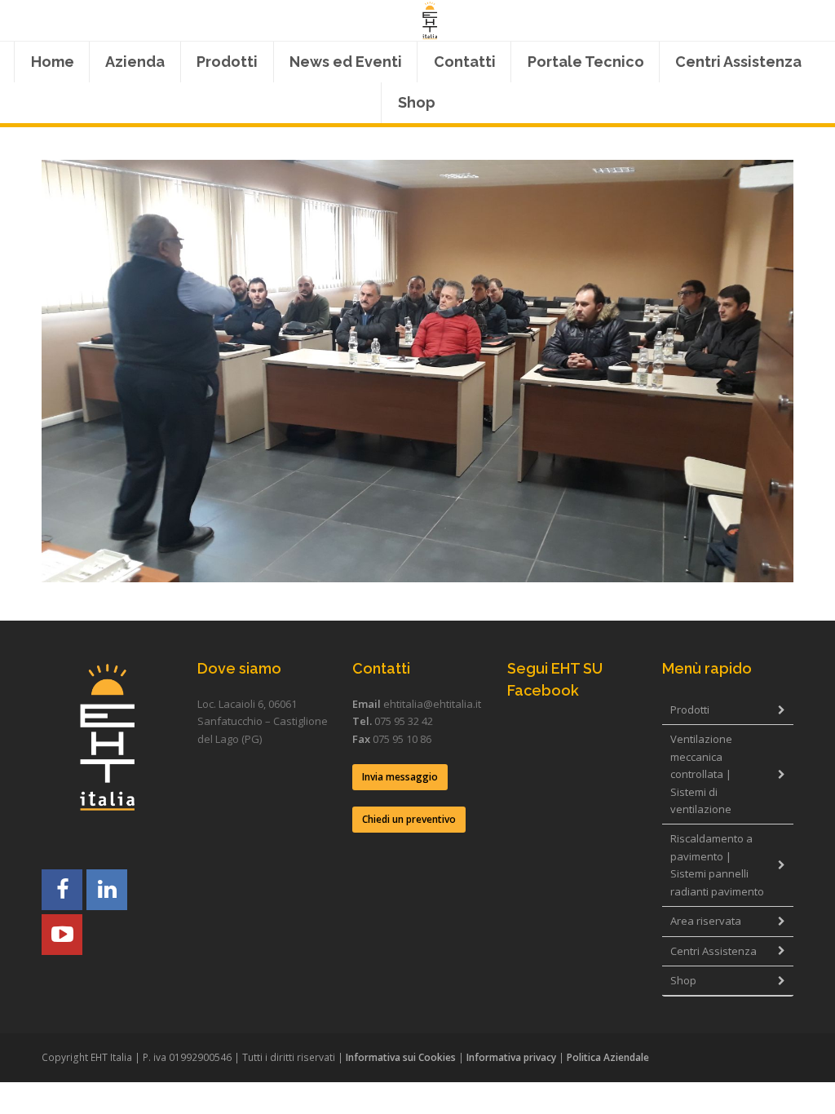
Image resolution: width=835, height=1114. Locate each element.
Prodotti (689, 709)
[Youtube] (62, 934)
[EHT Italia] (429, 20)
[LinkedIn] (106, 889)
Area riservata (705, 920)
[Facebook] (62, 889)
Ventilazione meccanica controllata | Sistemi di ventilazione (701, 774)
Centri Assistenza (713, 951)
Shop (683, 980)
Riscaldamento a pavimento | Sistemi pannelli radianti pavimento (717, 864)
